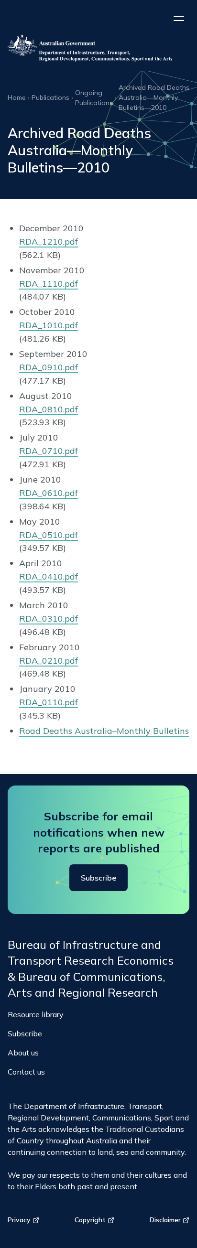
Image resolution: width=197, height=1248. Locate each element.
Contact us (26, 1071)
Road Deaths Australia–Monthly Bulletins (104, 730)
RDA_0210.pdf (48, 660)
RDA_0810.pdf (48, 409)
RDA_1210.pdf (48, 241)
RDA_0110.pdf (48, 702)
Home (17, 97)
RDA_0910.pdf (48, 367)
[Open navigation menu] (178, 18)
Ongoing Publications (94, 97)
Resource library (36, 1014)
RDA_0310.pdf (48, 618)
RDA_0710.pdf (48, 450)
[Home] (98, 50)
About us (23, 1052)
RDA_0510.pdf (48, 534)
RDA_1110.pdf (48, 283)
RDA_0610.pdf (48, 492)
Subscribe (98, 877)
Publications (50, 97)
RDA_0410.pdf (48, 576)
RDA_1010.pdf (48, 325)
